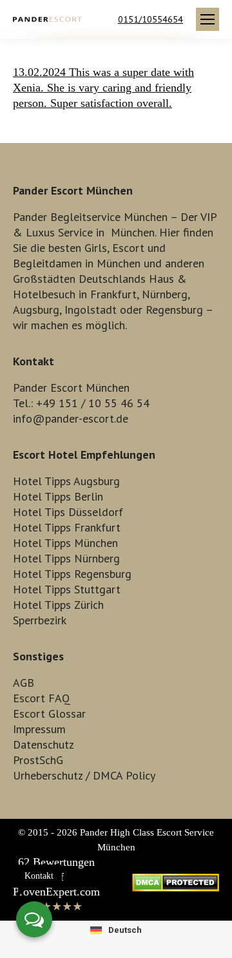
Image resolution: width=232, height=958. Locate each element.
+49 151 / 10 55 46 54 (93, 403)
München (133, 232)
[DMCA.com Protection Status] (175, 887)
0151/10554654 (150, 19)
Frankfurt (113, 294)
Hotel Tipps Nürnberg (66, 558)
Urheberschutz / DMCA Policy (84, 775)
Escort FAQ (41, 698)
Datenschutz (43, 744)
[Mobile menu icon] (207, 19)
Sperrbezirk (39, 620)
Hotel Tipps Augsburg (66, 481)
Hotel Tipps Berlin (58, 496)
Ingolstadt (90, 309)
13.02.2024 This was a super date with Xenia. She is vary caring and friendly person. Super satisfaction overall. (103, 88)
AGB (23, 682)
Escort (128, 247)
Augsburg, (37, 309)
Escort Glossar (49, 713)
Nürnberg (165, 294)
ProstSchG (38, 759)
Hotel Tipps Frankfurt (67, 527)
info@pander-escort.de (70, 418)
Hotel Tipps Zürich (58, 604)
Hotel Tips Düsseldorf (68, 511)
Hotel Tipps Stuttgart (67, 589)
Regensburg (174, 309)
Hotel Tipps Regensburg (72, 573)
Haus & (168, 278)
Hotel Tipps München (65, 542)
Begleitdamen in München (76, 263)
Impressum (39, 729)
